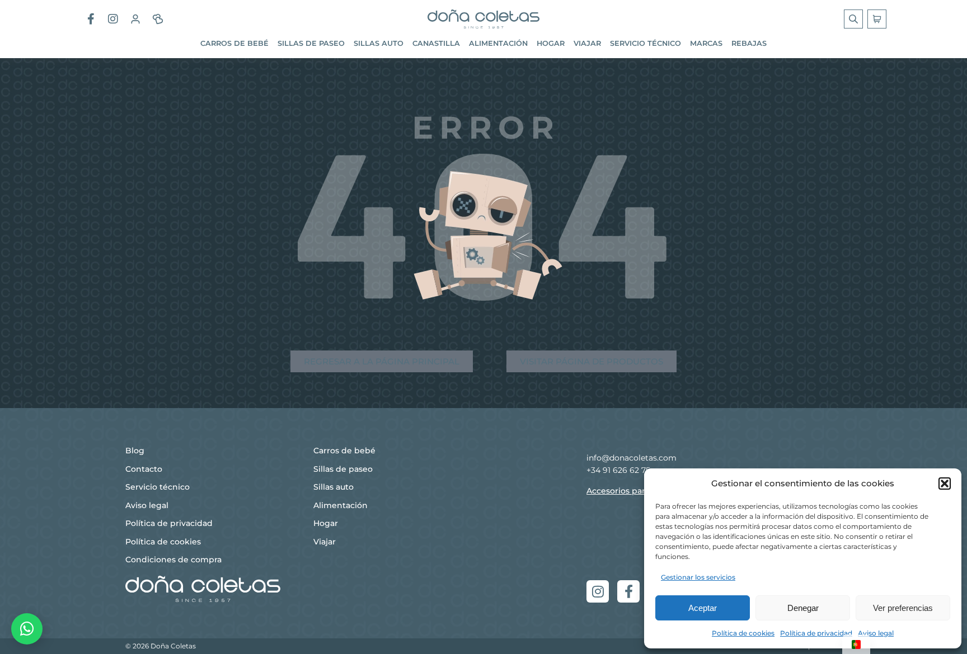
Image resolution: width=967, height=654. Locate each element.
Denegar (803, 608)
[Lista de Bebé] (158, 19)
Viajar (587, 43)
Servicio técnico (645, 43)
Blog (134, 451)
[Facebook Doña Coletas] (91, 19)
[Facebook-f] (628, 591)
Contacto (143, 469)
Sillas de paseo (311, 43)
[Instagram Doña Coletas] (113, 19)
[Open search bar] (854, 19)
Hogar (551, 43)
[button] (944, 483)
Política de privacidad (816, 633)
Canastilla (436, 43)
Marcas (706, 43)
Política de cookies (743, 633)
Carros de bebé (234, 43)
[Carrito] (876, 19)
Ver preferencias (903, 608)
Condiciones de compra (173, 560)
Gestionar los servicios (698, 577)
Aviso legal (876, 633)
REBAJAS (749, 43)
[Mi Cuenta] (135, 19)
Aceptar (702, 608)
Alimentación (498, 43)
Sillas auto (378, 43)
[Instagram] (597, 591)
